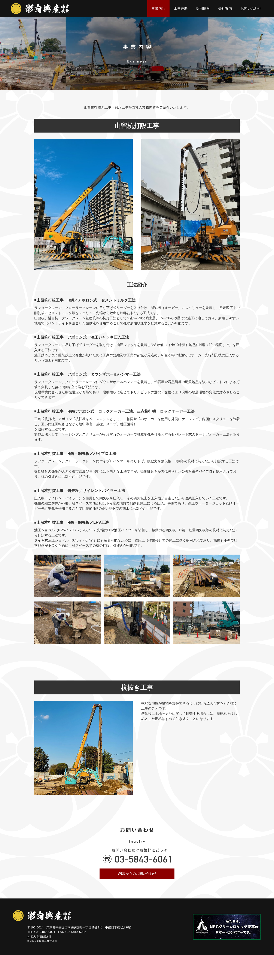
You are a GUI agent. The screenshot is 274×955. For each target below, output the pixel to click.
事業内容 (158, 8)
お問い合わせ (251, 8)
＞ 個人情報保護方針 (39, 936)
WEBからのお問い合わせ (137, 873)
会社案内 (225, 8)
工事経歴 (181, 8)
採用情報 (203, 8)
